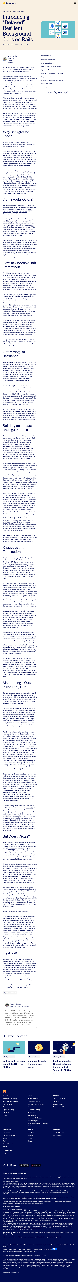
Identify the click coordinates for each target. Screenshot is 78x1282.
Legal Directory (38, 1249)
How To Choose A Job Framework (51, 66)
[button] (75, 3)
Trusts (5, 1115)
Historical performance (36, 1104)
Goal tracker (32, 1115)
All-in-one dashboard (35, 1118)
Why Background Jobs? (48, 59)
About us (31, 1133)
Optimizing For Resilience (49, 70)
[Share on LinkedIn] (59, 92)
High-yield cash (8, 1104)
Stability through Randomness (37, 1062)
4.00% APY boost (58, 1133)
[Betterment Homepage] (9, 3)
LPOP (5, 522)
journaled (19, 872)
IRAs (4, 1107)
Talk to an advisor (59, 1098)
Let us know (15, 987)
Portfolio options (33, 1098)
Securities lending (34, 1109)
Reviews (30, 1135)
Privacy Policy (21, 1249)
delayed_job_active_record (23, 275)
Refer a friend (57, 1135)
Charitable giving (33, 1121)
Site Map (5, 1249)
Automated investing (10, 1098)
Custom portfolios (34, 1101)
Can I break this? (21, 666)
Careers (30, 1141)
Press (30, 1138)
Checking (6, 1112)
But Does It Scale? (47, 83)
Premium (56, 1101)
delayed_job (23, 212)
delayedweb (23, 710)
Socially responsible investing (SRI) (38, 1124)
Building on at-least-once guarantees (52, 73)
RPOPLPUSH (7, 524)
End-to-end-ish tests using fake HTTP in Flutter (14, 1063)
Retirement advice (59, 1107)
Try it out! (44, 87)
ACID (9, 501)
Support (5, 1138)
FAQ (4, 1141)
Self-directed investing (10, 1101)
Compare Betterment (10, 1135)
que (9, 212)
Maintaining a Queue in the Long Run (52, 80)
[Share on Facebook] (55, 92)
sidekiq (5, 212)
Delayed (33, 104)
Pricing (5, 1146)
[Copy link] (66, 92)
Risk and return (8, 1144)
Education (6, 11)
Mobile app (31, 1112)
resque (30, 209)
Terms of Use (12, 1249)
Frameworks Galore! (47, 63)
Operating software (17, 11)
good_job (15, 212)
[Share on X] (62, 92)
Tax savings (32, 1107)
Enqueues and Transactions (49, 77)
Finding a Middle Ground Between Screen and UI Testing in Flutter (62, 1065)
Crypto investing (8, 1109)
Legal (4, 1153)
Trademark (29, 1249)
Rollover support (58, 1104)
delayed (5, 214)
